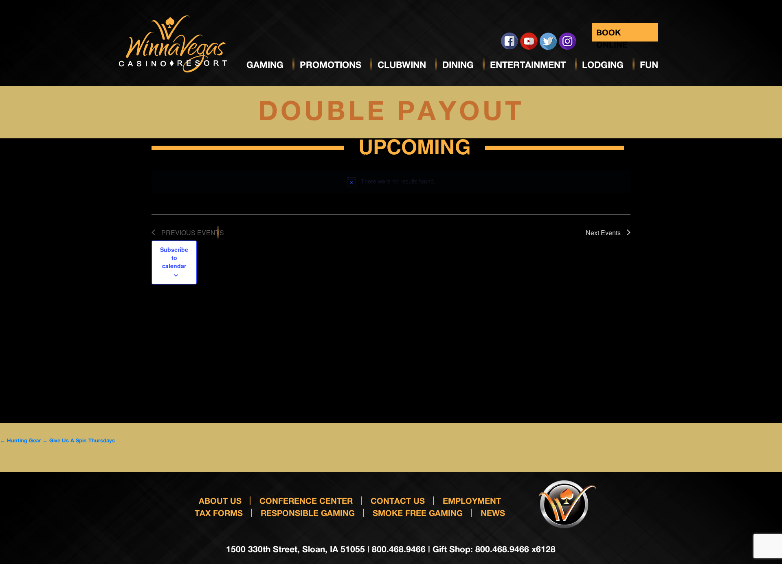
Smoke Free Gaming (418, 513)
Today (186, 147)
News (493, 513)
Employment (472, 500)
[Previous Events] (154, 148)
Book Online (612, 34)
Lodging (603, 64)
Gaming (264, 64)
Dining (458, 64)
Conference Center (306, 500)
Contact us (398, 500)
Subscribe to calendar (174, 257)
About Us (220, 500)
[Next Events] (164, 148)
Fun (649, 64)
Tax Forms (219, 513)
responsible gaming (308, 513)
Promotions (330, 64)
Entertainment (528, 64)
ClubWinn (402, 64)
